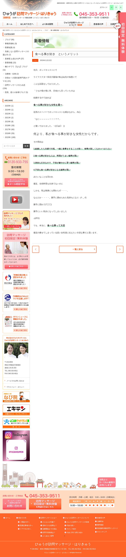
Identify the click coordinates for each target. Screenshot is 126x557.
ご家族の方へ (25, 522)
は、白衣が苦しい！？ (35, 249)
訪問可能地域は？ (48, 532)
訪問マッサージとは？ (49, 518)
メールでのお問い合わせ (15, 381)
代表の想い (71, 525)
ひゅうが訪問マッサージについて (74, 24)
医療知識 (8, 47)
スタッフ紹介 (71, 529)
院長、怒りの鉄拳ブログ (15, 92)
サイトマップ (102, 532)
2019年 (8, 121)
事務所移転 (9, 43)
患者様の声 (98, 24)
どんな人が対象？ (48, 522)
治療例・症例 (10, 74)
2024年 (8, 110)
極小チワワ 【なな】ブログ (16, 66)
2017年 (8, 129)
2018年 (8, 125)
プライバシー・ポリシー (15, 387)
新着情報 (8, 63)
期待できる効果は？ (49, 525)
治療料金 (100, 521)
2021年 (8, 118)
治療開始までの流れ (49, 529)
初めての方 (22, 518)
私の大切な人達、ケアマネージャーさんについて (119, 249)
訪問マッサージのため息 (15, 85)
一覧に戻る (78, 249)
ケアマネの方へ (25, 529)
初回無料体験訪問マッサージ (107, 528)
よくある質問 (47, 24)
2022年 (8, 114)
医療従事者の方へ (26, 525)
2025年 (8, 106)
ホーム (10, 24)
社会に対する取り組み (75, 532)
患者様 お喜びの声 (12, 59)
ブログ (35, 60)
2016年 (8, 133)
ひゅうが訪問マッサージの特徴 (78, 522)
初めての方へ (27, 24)
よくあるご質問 (48, 536)
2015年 (8, 137)
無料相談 (100, 525)
